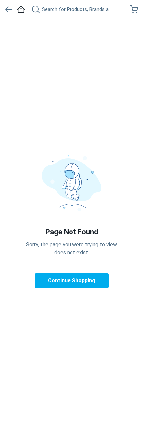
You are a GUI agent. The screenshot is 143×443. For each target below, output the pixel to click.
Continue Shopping (71, 280)
